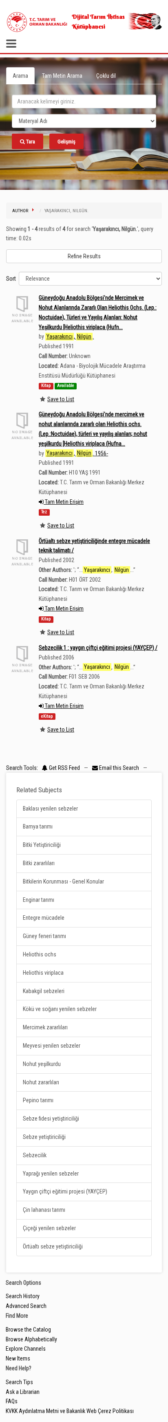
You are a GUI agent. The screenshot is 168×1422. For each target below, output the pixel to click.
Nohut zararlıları (41, 1082)
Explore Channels (26, 1348)
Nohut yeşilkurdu (42, 1064)
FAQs (12, 1401)
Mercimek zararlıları (45, 1027)
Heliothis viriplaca (43, 972)
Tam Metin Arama (62, 76)
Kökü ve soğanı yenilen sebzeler (60, 1009)
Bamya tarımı (38, 826)
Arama (20, 76)
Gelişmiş (66, 141)
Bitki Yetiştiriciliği (42, 845)
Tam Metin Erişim (64, 502)
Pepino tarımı (38, 1100)
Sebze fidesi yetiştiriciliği (51, 1118)
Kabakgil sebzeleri (43, 991)
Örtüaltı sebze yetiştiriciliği (53, 1246)
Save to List (60, 399)
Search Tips (19, 1382)
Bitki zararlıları (39, 863)
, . (70, 336)
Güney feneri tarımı (44, 936)
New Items (18, 1358)
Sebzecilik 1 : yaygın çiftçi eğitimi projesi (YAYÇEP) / (98, 647)
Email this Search (119, 768)
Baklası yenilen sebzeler (50, 808)
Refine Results (84, 256)
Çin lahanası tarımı (44, 1210)
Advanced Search (26, 1306)
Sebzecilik (34, 1155)
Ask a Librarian (23, 1392)
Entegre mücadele (43, 917)
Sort (11, 278)
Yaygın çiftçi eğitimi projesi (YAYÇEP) (65, 1191)
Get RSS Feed (64, 768)
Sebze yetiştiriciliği (44, 1137)
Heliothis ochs (39, 954)
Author (20, 210)
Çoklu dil (106, 76)
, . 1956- (77, 453)
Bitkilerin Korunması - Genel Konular (63, 881)
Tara (30, 141)
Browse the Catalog (28, 1329)
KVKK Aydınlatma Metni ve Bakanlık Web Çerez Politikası (70, 1411)
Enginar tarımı (38, 900)
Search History (23, 1296)
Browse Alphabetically (31, 1339)
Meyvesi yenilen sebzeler (51, 1045)
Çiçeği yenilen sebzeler (49, 1228)
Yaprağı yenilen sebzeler (51, 1173)
